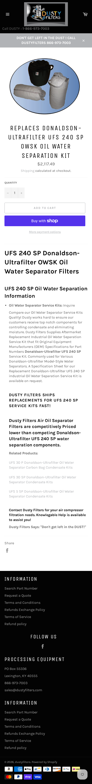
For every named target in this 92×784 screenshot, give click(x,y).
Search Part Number (21, 588)
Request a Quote (17, 595)
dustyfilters (23, 762)
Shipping (27, 171)
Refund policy (15, 624)
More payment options (45, 232)
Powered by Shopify (44, 762)
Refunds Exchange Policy (24, 610)
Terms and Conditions (22, 602)
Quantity (10, 182)
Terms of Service (17, 617)
